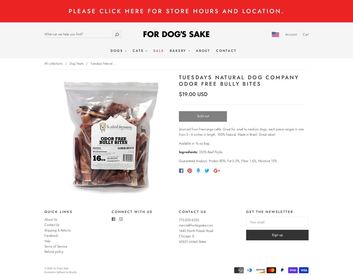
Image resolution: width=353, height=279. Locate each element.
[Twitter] (207, 170)
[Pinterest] (189, 170)
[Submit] (117, 34)
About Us (50, 219)
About (203, 51)
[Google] (216, 170)
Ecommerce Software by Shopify (60, 272)
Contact (226, 51)
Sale (158, 51)
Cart (306, 34)
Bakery (179, 51)
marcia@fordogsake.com (196, 225)
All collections (53, 63)
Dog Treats (76, 63)
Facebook (51, 235)
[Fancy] (198, 170)
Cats (139, 51)
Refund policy (53, 251)
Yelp (47, 241)
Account (291, 34)
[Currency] (275, 34)
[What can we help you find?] (82, 34)
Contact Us (51, 224)
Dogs (117, 51)
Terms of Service (55, 246)
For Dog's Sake (60, 268)
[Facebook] (181, 170)
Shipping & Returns (57, 230)
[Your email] (277, 222)
